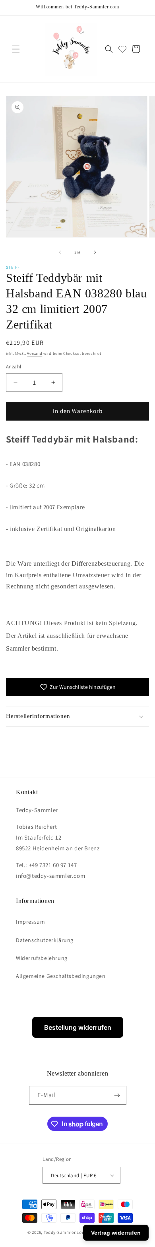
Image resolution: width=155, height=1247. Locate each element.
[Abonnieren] (117, 1095)
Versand (34, 353)
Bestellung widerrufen (77, 1027)
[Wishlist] (122, 49)
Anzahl (13, 366)
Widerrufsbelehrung (42, 958)
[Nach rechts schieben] (95, 252)
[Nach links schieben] (60, 252)
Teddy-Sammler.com (65, 1232)
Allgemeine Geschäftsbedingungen (61, 976)
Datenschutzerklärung (45, 940)
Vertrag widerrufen (116, 1232)
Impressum (30, 921)
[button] (16, 49)
